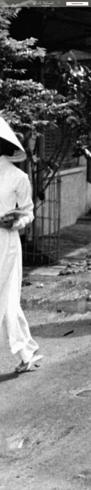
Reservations (77, 4)
